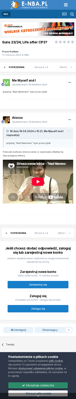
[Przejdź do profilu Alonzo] (6, 119)
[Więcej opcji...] (69, 82)
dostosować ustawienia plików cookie (40, 368)
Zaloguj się (38, 308)
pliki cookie (56, 360)
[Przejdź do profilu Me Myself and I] (6, 82)
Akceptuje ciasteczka (39, 385)
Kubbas (14, 51)
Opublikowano (29, 84)
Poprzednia (16, 67)
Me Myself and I (24, 80)
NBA (26, 54)
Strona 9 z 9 (42, 67)
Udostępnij (19, 329)
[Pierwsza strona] (4, 67)
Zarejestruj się (38, 284)
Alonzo (17, 117)
